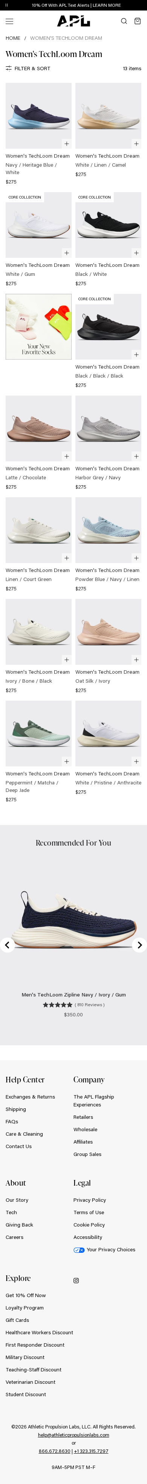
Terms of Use (89, 1212)
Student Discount (26, 1394)
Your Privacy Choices (111, 1249)
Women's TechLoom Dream (66, 38)
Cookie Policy (89, 1224)
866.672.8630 (54, 1451)
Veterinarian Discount (30, 1382)
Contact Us (19, 1146)
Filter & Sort (33, 68)
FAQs (12, 1121)
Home (13, 38)
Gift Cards (17, 1320)
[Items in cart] (137, 21)
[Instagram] (76, 1280)
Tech (11, 1212)
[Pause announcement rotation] (6, 5)
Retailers (83, 1117)
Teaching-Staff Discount (33, 1369)
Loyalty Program (25, 1307)
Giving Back (19, 1224)
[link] (39, 134)
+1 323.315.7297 (91, 1451)
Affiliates (83, 1141)
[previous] (124, 5)
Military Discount (25, 1357)
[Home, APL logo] (73, 21)
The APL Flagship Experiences (94, 1100)
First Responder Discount (35, 1344)
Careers (14, 1237)
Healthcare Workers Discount (39, 1332)
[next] (143, 5)
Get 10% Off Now (26, 1295)
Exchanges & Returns (30, 1096)
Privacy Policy (90, 1200)
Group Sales (87, 1154)
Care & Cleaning (24, 1133)
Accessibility (88, 1237)
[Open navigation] (9, 21)
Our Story (17, 1200)
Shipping (16, 1109)
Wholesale (85, 1129)
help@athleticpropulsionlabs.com (73, 1435)
